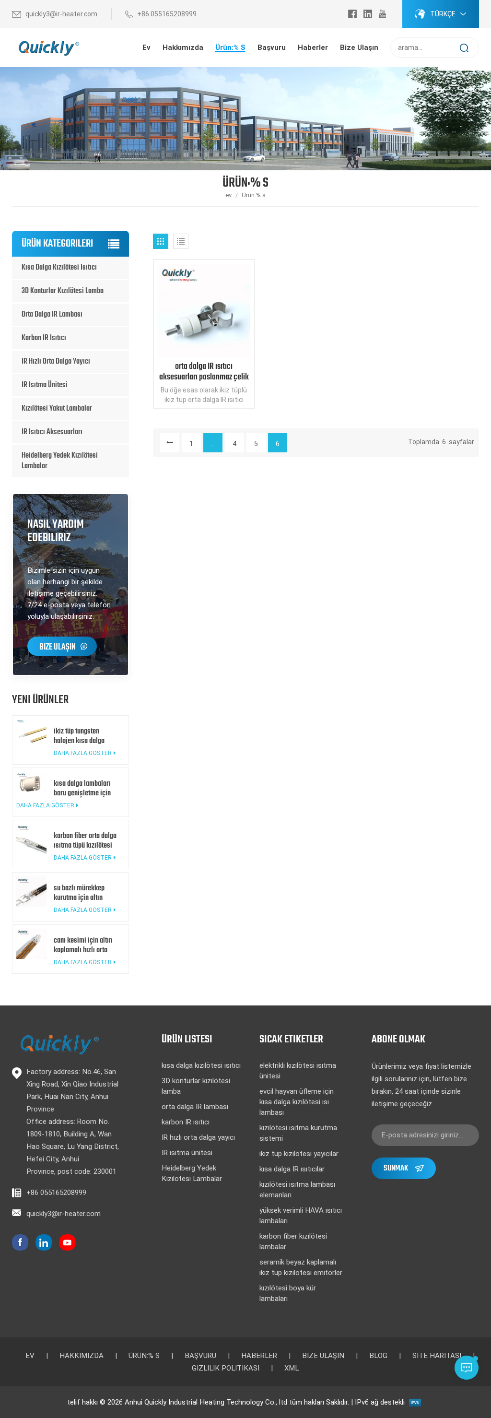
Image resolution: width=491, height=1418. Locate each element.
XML (291, 1368)
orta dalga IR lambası (52, 314)
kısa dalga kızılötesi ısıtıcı (59, 267)
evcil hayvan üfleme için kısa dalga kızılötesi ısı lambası (296, 1102)
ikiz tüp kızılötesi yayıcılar (299, 1153)
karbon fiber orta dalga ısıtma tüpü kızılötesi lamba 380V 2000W (85, 841)
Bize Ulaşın (57, 647)
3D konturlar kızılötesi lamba (63, 291)
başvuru (271, 47)
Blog (378, 1355)
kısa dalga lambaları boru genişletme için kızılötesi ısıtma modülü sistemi (82, 788)
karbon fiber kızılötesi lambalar (293, 1241)
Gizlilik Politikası (225, 1368)
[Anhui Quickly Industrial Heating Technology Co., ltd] (48, 48)
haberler (313, 47)
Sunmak (396, 1168)
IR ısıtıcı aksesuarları (52, 432)
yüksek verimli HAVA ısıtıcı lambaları (300, 1215)
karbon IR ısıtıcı (44, 338)
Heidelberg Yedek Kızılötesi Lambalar (60, 461)
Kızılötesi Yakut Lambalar (57, 408)
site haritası (436, 1355)
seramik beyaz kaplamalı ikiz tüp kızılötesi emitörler (300, 1267)
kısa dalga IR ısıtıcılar (292, 1169)
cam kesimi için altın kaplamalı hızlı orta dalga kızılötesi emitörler (83, 945)
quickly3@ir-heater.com (61, 14)
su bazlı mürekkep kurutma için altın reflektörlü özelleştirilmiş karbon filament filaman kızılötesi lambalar (84, 893)
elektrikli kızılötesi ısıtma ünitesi (297, 1070)
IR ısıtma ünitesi (45, 385)
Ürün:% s (230, 47)
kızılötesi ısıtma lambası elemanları (297, 1189)
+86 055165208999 (167, 14)
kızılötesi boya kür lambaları (287, 1293)
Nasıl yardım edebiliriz (55, 531)
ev (146, 47)
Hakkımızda (81, 1355)
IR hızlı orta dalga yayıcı (56, 361)
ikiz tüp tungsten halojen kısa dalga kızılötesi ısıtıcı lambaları (79, 736)
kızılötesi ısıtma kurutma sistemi (298, 1133)
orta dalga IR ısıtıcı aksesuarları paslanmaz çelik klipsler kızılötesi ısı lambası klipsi (204, 372)
